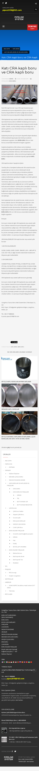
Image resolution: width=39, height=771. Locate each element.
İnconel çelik (16, 518)
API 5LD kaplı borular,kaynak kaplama (16, 381)
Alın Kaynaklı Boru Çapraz (17, 728)
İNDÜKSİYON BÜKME (8, 629)
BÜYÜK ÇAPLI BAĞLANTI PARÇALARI (8, 623)
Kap (14, 540)
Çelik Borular (13, 508)
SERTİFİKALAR (9, 579)
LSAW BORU (5, 627)
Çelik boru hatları (18, 511)
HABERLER (8, 582)
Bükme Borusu (17, 553)
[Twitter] (6, 3)
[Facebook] (3, 3)
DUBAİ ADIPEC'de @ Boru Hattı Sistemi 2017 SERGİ (21, 587)
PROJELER (8, 569)
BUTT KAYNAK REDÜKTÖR (24, 505)
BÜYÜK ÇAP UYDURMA (19, 547)
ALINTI (32, 27)
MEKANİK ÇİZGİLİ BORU (16, 477)
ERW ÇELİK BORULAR (19, 521)
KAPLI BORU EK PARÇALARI (21, 492)
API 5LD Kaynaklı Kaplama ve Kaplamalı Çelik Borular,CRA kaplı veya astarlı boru (18, 438)
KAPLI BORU (12, 81)
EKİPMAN (11, 467)
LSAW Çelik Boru (18, 527)
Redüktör (16, 563)
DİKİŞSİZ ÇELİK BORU (19, 524)
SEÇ (6, 566)
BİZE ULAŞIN (8, 594)
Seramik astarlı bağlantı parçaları (23, 534)
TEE (18, 498)
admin (11, 79)
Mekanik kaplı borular (10, 409)
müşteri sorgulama (14, 576)
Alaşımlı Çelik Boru (18, 514)
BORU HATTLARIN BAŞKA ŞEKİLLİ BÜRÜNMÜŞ (9, 616)
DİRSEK (19, 495)
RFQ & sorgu (12, 572)
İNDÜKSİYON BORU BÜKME (17, 480)
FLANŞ (15, 543)
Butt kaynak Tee (18, 560)
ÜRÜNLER (8, 470)
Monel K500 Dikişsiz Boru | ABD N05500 (14, 720)
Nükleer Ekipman (14, 473)
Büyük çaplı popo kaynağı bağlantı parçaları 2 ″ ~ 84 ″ (10, 650)
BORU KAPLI (21, 140)
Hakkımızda (8, 464)
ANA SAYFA (8, 461)
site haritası (19, 700)
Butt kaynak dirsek (18, 556)
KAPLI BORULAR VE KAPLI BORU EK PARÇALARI (18, 484)
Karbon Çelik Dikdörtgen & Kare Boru (13, 712)
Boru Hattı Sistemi (15, 670)
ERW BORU (5, 642)
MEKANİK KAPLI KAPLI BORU (10, 637)
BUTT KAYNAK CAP (22, 502)
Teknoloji (11, 591)
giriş (8, 447)
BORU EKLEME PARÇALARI (16, 531)
